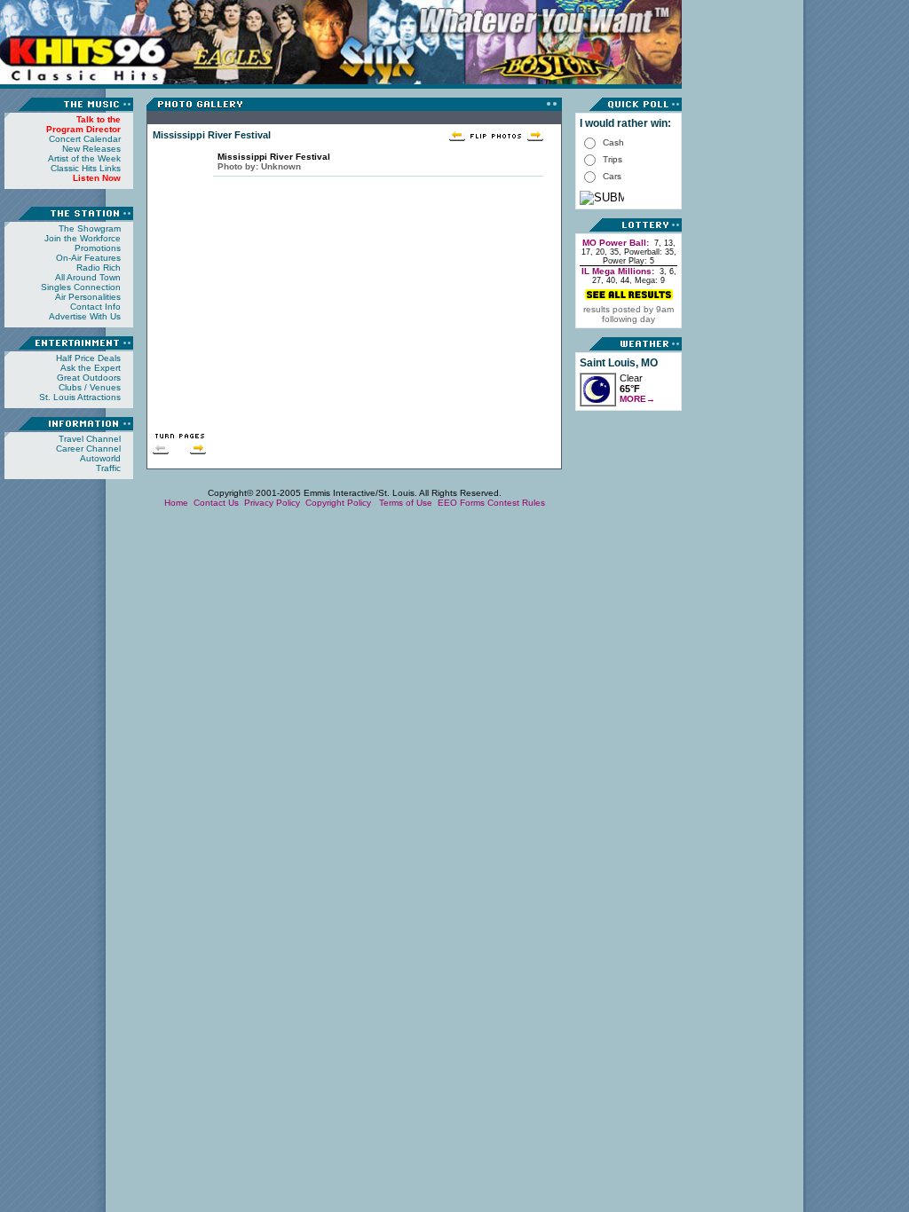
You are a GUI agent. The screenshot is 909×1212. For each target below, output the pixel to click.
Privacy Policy (272, 503)
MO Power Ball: (615, 243)
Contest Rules (516, 503)
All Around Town (88, 277)
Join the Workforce (82, 238)
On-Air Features (88, 258)
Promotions (98, 248)
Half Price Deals (88, 358)
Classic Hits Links (86, 168)
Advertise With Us (85, 316)
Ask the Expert (90, 368)
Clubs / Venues (90, 387)
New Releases (91, 148)
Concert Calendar (85, 139)
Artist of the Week (84, 158)
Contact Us (216, 503)
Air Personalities (88, 297)
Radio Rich (98, 267)
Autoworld (100, 458)
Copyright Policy (339, 503)
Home (176, 503)
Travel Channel (90, 439)
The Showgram (90, 228)
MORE (637, 399)
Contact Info (95, 306)
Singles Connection (81, 287)
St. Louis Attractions (80, 397)
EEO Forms (461, 503)
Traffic (108, 468)
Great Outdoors (89, 377)
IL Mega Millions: (617, 271)
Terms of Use (405, 503)
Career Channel (88, 448)
